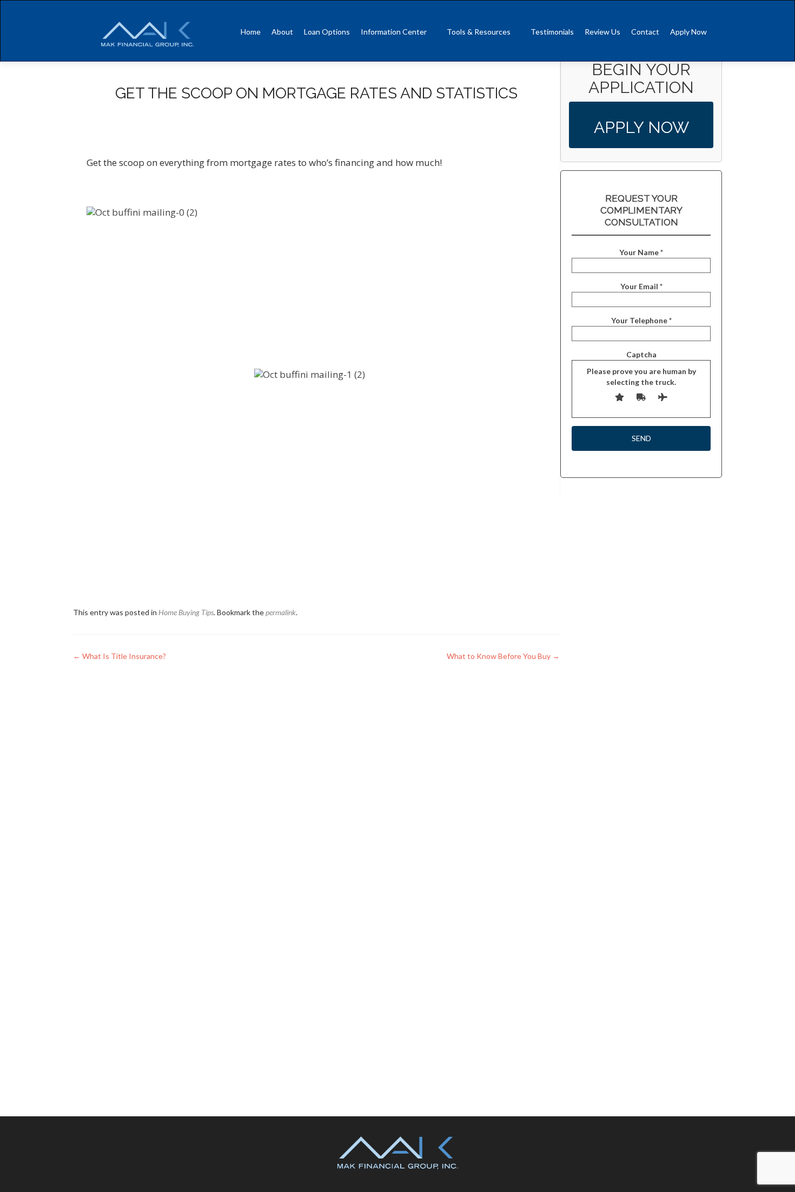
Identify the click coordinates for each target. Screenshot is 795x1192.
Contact (645, 31)
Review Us (602, 31)
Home (251, 31)
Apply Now (688, 31)
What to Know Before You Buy (503, 656)
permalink (281, 612)
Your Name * (641, 252)
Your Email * (641, 286)
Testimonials (552, 31)
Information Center (394, 31)
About (282, 31)
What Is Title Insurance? (119, 656)
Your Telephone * (641, 320)
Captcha (641, 368)
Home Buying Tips (186, 612)
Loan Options (327, 31)
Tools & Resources (479, 31)
